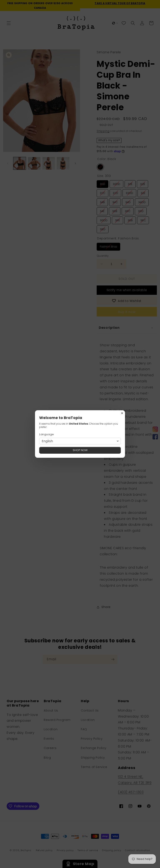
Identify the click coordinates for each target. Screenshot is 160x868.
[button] (80, 441)
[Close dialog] (122, 413)
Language (46, 434)
